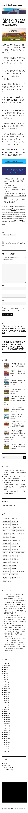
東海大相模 (12, 216)
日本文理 (5, 214)
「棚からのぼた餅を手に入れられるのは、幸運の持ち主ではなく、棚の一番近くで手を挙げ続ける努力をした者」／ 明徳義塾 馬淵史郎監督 (14, 435)
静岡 (4, 221)
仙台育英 (12, 206)
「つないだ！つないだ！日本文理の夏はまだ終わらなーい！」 (17, 382)
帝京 (4, 212)
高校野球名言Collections (12, 5)
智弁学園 (8, 216)
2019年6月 (6, 751)
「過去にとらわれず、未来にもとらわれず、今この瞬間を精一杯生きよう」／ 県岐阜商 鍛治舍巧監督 (14, 596)
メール (4, 293)
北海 (10, 209)
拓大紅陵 (17, 212)
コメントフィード (8, 767)
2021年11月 (7, 690)
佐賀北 (15, 206)
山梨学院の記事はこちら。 (14, 161)
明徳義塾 (14, 214)
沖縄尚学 (5, 218)
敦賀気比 (21, 212)
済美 (8, 218)
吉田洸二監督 (12, 100)
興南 (17, 218)
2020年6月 (7, 726)
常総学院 (7, 212)
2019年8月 (6, 747)
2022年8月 (7, 671)
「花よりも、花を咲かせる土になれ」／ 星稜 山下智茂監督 (17, 373)
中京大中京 (7, 206)
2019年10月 (7, 742)
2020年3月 (7, 732)
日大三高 (15, 543)
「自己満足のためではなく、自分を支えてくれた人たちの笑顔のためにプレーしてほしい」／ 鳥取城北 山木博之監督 (14, 640)
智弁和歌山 (20, 553)
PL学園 (3, 206)
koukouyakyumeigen (9, 242)
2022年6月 (7, 675)
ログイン (6, 763)
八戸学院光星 (7, 527)
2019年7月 (6, 749)
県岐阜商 (11, 218)
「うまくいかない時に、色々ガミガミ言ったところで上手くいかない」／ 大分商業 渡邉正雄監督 (14, 607)
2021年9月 (6, 694)
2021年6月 (6, 701)
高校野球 (18, 221)
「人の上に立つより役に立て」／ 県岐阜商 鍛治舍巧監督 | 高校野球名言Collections (15, 600)
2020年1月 (7, 736)
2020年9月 (7, 719)
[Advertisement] (15, 792)
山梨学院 (17, 97)
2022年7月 (7, 673)
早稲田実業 (9, 214)
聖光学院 (14, 218)
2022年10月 (7, 667)
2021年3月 (6, 707)
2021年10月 (7, 692)
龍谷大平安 (7, 581)
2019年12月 (7, 738)
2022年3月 (7, 682)
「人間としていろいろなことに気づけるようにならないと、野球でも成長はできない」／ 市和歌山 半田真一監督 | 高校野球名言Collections (14, 632)
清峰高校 (19, 110)
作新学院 (18, 206)
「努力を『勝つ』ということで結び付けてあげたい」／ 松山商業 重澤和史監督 (17, 424)
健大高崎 (22, 206)
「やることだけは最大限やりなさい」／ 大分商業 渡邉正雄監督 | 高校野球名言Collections (15, 611)
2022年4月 (7, 680)
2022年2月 (7, 684)
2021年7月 (6, 698)
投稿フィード (7, 765)
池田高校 (6, 562)
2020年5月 (7, 728)
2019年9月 (6, 745)
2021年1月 (6, 711)
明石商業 (17, 214)
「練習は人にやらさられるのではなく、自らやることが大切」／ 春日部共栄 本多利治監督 (15, 181)
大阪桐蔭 (21, 209)
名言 (13, 209)
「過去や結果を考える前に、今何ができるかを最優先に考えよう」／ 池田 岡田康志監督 (15, 195)
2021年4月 (6, 705)
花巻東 (23, 218)
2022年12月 (7, 663)
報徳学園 (17, 209)
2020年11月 (7, 715)
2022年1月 (6, 686)
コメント (4, 263)
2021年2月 (6, 709)
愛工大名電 (13, 212)
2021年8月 (6, 696)
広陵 (10, 212)
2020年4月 (7, 730)
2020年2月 (7, 734)
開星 (21, 571)
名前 (3, 285)
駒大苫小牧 (7, 221)
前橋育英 (7, 209)
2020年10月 (7, 717)
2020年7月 (7, 724)
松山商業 (16, 216)
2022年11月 (7, 665)
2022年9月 (7, 669)
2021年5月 (6, 703)
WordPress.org (8, 769)
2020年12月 (7, 713)
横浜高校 (20, 216)
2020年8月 (7, 722)
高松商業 (12, 221)
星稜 (23, 214)
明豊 (20, 214)
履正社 (15, 534)
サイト (3, 300)
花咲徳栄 (20, 218)
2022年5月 (7, 677)
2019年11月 (7, 740)
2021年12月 (7, 688)
